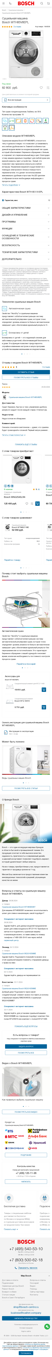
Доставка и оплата (10, 1280)
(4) (39, 489)
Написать (26, 1182)
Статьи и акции (8, 1295)
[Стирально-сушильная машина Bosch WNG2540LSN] (22, 469)
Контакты (34, 1295)
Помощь (33, 1289)
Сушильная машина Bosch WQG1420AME (19, 954)
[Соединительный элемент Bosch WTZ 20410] (10, 702)
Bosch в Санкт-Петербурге (13, 1298)
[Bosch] (26, 3)
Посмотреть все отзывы (26, 378)
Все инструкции (14, 100)
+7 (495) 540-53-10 (26, 1249)
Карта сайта (26, 1331)
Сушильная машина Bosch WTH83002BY (18, 907)
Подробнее (26, 1155)
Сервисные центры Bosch (13, 1286)
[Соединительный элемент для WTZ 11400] (10, 686)
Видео (32, 1286)
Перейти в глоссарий (26, 664)
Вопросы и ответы (38, 1280)
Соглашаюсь (26, 1353)
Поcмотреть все (26, 1053)
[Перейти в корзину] (48, 3)
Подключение (8, 1283)
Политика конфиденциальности (26, 1324)
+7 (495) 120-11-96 (26, 1173)
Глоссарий (34, 1283)
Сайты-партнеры (37, 1292)
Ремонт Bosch (8, 1289)
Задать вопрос (26, 1047)
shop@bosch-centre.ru (26, 1307)
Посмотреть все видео (26, 1112)
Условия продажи (26, 1328)
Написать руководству (26, 1318)
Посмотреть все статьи (26, 788)
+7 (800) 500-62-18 (26, 1260)
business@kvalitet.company (26, 1313)
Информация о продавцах (38, 1349)
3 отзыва (17, 27)
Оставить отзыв (26, 372)
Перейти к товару (12, 560)
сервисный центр (11, 940)
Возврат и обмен (9, 1292)
